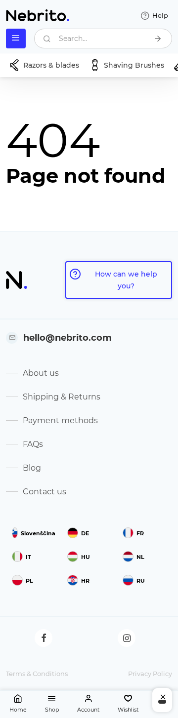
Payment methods (60, 420)
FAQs (33, 444)
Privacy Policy (150, 674)
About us (41, 373)
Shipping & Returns (61, 396)
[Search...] (158, 38)
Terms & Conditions (37, 674)
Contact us (44, 491)
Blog (32, 468)
